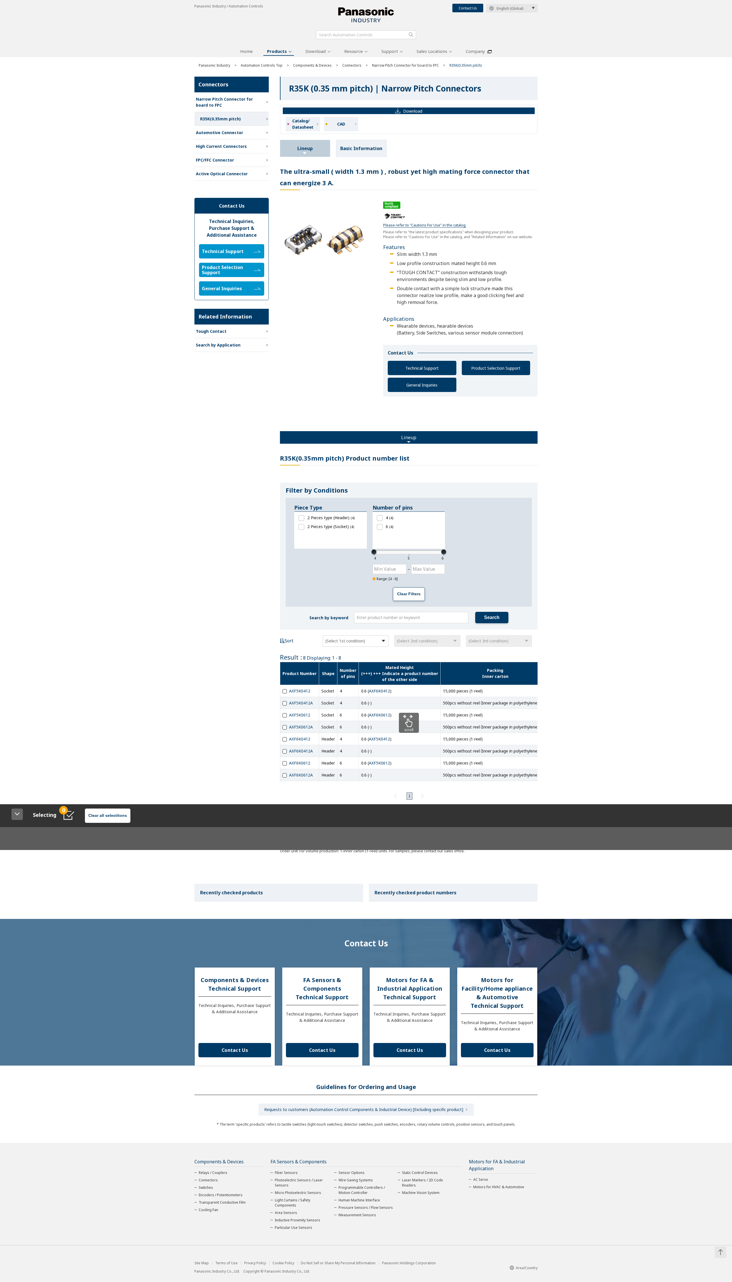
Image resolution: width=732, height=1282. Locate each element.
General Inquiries (421, 385)
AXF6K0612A (301, 775)
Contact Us (468, 8)
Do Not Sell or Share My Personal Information (338, 1263)
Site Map (201, 1263)
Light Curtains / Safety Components (292, 1203)
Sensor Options (352, 1172)
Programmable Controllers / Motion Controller (362, 1190)
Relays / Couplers (213, 1172)
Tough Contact (211, 331)
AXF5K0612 (299, 715)
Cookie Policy (283, 1263)
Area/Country (527, 1267)
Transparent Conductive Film (222, 1202)
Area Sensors (286, 1212)
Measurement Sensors (357, 1215)
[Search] (411, 35)
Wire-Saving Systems (356, 1180)
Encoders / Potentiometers (220, 1195)
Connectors (351, 65)
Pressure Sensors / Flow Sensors (366, 1207)
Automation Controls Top (262, 65)
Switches (206, 1187)
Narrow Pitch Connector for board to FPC (405, 65)
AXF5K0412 (299, 691)
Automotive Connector (219, 132)
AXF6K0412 (379, 691)
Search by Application (218, 345)
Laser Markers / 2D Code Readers (422, 1183)
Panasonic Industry (214, 65)
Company (475, 51)
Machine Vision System (420, 1192)
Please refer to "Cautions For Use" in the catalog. (424, 225)
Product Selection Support (495, 368)
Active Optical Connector (222, 173)
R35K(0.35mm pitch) (220, 119)
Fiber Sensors (286, 1172)
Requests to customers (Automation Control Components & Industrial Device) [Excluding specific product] (363, 1109)
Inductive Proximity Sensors (297, 1220)
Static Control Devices (420, 1172)
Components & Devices (312, 65)
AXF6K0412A (301, 751)
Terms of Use (226, 1263)
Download (315, 51)
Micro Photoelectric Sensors (298, 1192)
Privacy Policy (255, 1263)
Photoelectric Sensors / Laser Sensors (299, 1183)
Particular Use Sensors (293, 1227)
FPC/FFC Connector (215, 160)
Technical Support (422, 368)
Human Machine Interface (359, 1200)
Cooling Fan (208, 1209)
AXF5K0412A (301, 703)
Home (246, 51)
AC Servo (480, 1179)
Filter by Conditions (317, 490)
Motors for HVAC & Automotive (498, 1187)
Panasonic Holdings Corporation (409, 1263)
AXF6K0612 (379, 715)
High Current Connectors (221, 146)
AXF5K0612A (301, 727)
